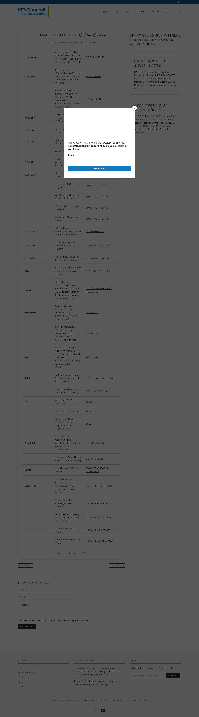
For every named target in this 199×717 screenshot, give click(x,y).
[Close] (134, 108)
